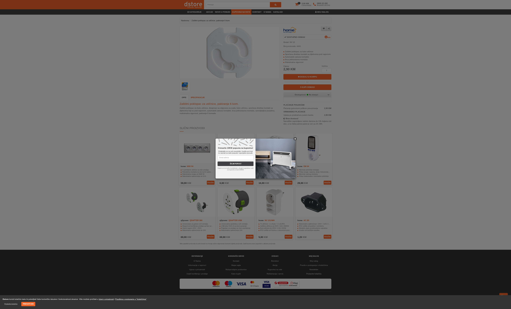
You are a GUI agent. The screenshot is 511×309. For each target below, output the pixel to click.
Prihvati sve (28, 304)
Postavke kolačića (10, 304)
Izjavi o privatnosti (106, 299)
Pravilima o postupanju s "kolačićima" (131, 299)
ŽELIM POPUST (235, 164)
